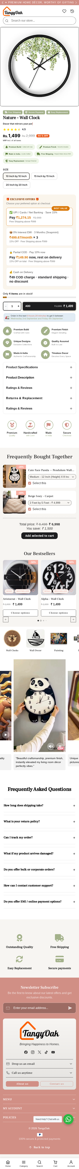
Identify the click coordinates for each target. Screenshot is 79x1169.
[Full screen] (74, 32)
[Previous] (6, 577)
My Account (12, 1108)
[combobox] (39, 21)
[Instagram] (32, 1052)
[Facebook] (25, 1052)
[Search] (6, 20)
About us (22, 1084)
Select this (39, 483)
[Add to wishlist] (33, 590)
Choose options (20, 612)
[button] (64, 11)
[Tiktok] (46, 1052)
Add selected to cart (39, 536)
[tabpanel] (39, 593)
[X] (39, 1052)
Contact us (57, 1084)
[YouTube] (53, 1052)
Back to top (42, 1147)
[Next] (34, 577)
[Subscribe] (70, 1008)
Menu (7, 1099)
